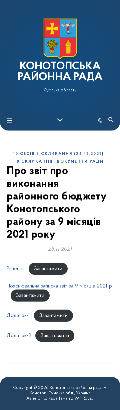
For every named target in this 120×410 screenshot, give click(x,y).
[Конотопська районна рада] (60, 39)
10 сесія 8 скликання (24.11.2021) (58, 154)
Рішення (16, 268)
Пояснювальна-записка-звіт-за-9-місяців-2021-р (59, 286)
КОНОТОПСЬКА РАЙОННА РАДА (60, 72)
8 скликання (35, 162)
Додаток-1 (18, 315)
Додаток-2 (19, 335)
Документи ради (80, 162)
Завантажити (48, 268)
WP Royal (83, 398)
